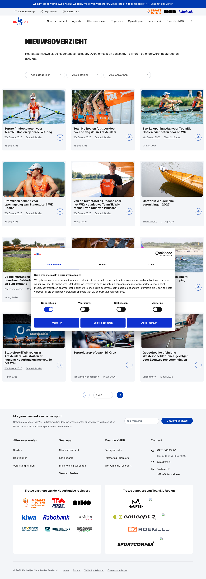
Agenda (76, 21)
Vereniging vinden (24, 465)
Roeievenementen (14, 289)
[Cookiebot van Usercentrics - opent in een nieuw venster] (158, 254)
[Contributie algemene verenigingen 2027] (198, 211)
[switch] (84, 309)
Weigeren (57, 322)
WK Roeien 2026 (13, 137)
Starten (17, 450)
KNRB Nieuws (150, 221)
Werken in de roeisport (118, 465)
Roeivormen (20, 458)
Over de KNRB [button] (175, 21)
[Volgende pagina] (120, 395)
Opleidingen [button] (135, 21)
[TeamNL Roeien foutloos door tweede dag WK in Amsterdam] (129, 137)
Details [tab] (103, 264)
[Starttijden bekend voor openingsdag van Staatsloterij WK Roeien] (60, 211)
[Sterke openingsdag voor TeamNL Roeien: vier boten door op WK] (198, 137)
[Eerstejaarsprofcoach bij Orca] (129, 365)
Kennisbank (154, 21)
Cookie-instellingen (117, 570)
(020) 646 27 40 (166, 450)
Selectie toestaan (103, 322)
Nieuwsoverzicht (57, 21)
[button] (191, 21)
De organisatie (113, 450)
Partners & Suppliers (117, 458)
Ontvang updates (177, 420)
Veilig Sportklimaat (94, 570)
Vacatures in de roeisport (86, 376)
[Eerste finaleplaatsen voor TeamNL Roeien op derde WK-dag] (60, 137)
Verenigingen (149, 376)
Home (66, 570)
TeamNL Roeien (34, 137)
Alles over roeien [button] (96, 21)
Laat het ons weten (161, 3)
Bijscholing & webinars (72, 465)
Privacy (76, 570)
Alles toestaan (149, 322)
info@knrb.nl (164, 462)
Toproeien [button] (117, 21)
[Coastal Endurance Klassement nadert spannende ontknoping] (198, 287)
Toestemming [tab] (54, 264)
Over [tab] (151, 264)
